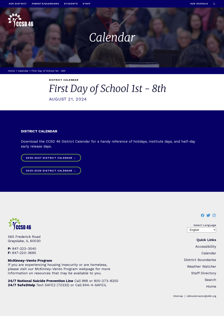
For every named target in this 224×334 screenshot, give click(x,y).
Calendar (23, 70)
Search (214, 4)
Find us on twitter (208, 215)
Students (71, 3)
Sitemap (178, 296)
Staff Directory (203, 273)
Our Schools (199, 3)
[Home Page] (20, 20)
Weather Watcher (201, 266)
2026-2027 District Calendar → (51, 157)
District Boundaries (200, 260)
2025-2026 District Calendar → (51, 170)
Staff (86, 3)
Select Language (205, 225)
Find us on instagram (214, 215)
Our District (18, 3)
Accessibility (205, 246)
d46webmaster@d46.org (201, 296)
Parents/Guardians (45, 3)
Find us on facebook (202, 215)
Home (11, 70)
